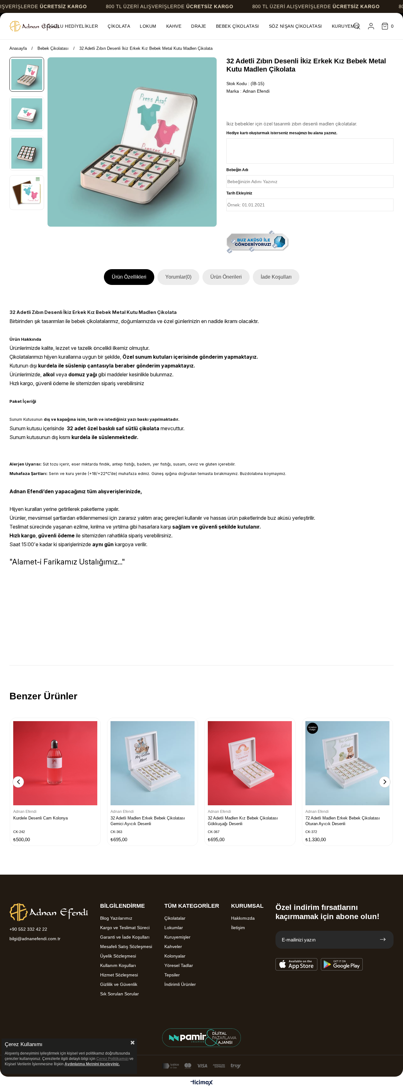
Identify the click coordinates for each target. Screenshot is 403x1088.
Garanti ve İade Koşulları (125, 937)
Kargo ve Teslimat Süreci (125, 927)
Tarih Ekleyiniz (239, 193)
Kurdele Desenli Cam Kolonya (40, 818)
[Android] (342, 964)
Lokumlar (173, 927)
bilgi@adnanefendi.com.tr (34, 938)
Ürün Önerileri (226, 277)
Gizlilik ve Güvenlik (118, 984)
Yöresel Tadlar (178, 965)
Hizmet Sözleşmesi (119, 974)
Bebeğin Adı (237, 170)
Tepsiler (172, 974)
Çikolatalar (174, 918)
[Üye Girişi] (371, 26)
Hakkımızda (243, 918)
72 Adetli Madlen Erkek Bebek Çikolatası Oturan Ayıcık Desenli (342, 821)
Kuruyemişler (177, 937)
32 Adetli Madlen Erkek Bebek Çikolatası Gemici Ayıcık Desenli (148, 821)
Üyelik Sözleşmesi (118, 955)
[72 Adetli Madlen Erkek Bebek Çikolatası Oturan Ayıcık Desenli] (347, 763)
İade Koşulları (276, 277)
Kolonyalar (174, 955)
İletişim (238, 927)
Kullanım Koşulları (118, 965)
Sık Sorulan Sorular (119, 993)
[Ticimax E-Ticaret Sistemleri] (201, 1083)
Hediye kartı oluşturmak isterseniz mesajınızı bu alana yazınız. (281, 133)
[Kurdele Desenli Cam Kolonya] (55, 763)
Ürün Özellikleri (129, 277)
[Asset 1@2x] (48, 912)
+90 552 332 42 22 (28, 929)
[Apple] (296, 964)
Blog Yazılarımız (116, 918)
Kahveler (173, 946)
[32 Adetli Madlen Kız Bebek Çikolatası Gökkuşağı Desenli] (250, 763)
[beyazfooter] (201, 1037)
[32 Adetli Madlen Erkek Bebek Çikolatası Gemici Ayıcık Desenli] (153, 763)
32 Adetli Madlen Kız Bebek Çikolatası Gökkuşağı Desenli (243, 821)
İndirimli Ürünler (180, 984)
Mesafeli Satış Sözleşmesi (126, 946)
